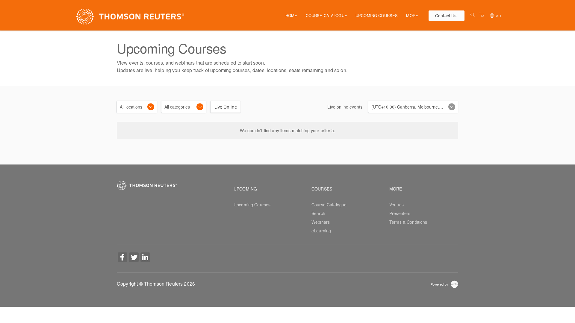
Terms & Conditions (408, 222)
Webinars (320, 222)
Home (291, 15)
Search (318, 213)
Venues (396, 205)
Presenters (399, 213)
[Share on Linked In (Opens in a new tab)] (145, 257)
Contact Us (445, 16)
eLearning (321, 231)
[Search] (472, 15)
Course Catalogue (326, 15)
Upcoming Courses (376, 15)
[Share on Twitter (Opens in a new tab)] (134, 257)
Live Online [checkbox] (225, 107)
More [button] (412, 15)
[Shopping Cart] (481, 15)
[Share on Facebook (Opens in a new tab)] (122, 257)
